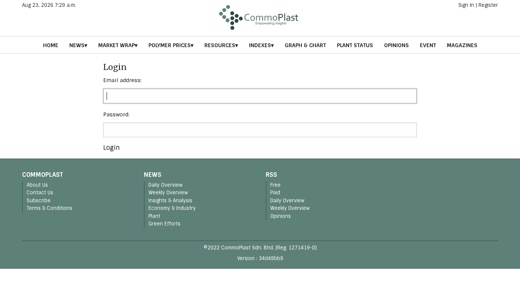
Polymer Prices (169, 45)
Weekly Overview (168, 192)
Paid (275, 192)
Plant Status (355, 45)
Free (275, 185)
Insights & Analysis (170, 200)
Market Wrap (116, 45)
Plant (154, 216)
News (77, 45)
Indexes (260, 45)
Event (428, 45)
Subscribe (39, 200)
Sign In (466, 5)
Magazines (462, 45)
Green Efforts (164, 224)
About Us (37, 185)
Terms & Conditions (49, 208)
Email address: (122, 80)
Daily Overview (165, 185)
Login (111, 148)
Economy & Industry (172, 208)
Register (488, 5)
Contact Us (40, 192)
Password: (116, 114)
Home (50, 45)
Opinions (396, 45)
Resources (219, 45)
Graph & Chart (305, 45)
